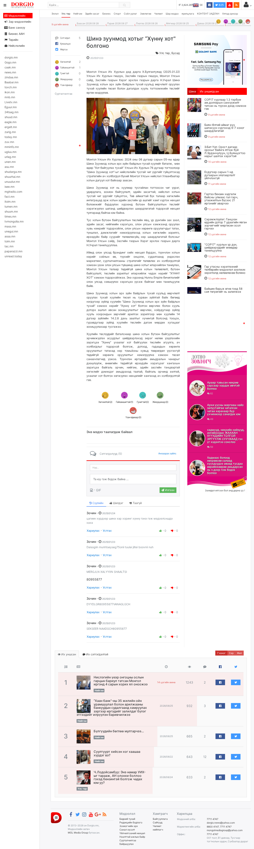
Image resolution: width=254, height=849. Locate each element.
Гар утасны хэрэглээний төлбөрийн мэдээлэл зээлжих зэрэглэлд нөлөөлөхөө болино (224, 269)
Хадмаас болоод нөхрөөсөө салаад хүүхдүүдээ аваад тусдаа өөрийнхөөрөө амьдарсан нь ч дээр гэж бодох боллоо (225, 465)
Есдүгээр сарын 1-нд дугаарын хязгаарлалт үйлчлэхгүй (219, 175)
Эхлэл (55, 13)
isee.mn (9, 186)
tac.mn (9, 246)
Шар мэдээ (172, 13)
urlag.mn (10, 156)
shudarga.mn (13, 171)
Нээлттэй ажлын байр (132, 836)
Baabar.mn (11, 82)
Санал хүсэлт (127, 829)
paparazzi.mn (13, 251)
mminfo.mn (12, 147)
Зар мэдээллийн (19, 21)
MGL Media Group (78, 832)
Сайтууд (157, 822)
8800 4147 (213, 826)
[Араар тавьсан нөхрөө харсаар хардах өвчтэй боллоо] (197, 388)
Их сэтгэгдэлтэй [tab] (96, 654)
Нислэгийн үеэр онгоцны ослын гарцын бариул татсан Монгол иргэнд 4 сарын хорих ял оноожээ (121, 680)
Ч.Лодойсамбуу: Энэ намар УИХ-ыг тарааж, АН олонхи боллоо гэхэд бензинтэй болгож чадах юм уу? (119, 777)
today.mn (11, 137)
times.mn (10, 216)
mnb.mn (10, 97)
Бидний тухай (127, 818)
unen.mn (10, 161)
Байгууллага (160, 818)
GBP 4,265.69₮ (194, 4)
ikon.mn (10, 92)
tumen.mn (11, 206)
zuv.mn (9, 142)
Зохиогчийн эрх (128, 826)
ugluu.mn (10, 151)
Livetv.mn (11, 102)
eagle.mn (10, 122)
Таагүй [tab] (137, 503)
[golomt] (217, 59)
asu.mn (9, 166)
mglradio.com (13, 191)
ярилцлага (188, 13)
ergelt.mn (11, 127)
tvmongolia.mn (14, 221)
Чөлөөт (158, 13)
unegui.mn (11, 231)
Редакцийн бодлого (130, 822)
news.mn (10, 72)
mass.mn (10, 226)
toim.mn (10, 241)
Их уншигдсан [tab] (209, 91)
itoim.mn (10, 201)
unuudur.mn (12, 181)
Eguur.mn (11, 107)
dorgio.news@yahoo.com (221, 822)
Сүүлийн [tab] (97, 503)
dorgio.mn (11, 57)
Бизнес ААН (16, 33)
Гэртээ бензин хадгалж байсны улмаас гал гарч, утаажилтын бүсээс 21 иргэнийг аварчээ (221, 198)
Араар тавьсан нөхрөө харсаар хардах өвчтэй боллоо (223, 385)
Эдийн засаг (92, 13)
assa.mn (10, 236)
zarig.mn (10, 132)
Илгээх (169, 490)
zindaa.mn (11, 77)
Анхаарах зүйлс (167, 453)
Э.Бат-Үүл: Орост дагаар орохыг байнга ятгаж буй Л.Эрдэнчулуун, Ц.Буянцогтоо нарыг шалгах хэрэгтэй (224, 151)
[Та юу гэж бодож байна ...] (133, 479)
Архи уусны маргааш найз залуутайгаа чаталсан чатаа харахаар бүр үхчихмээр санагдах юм (225, 409)
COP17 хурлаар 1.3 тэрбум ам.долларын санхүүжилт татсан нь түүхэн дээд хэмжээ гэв (225, 104)
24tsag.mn (11, 112)
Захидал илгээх (199, 479)
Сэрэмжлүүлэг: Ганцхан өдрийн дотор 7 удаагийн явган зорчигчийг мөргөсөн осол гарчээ (225, 224)
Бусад (175, 53)
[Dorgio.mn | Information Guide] (56, 817)
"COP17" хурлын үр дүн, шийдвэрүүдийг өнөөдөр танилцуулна (221, 247)
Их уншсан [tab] (68, 654)
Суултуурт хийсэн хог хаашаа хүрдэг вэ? (117, 753)
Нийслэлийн (16, 45)
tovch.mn (11, 87)
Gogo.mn (10, 62)
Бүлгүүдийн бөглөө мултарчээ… (119, 731)
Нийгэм (77, 13)
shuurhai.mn (12, 176)
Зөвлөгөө (145, 13)
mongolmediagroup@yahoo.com (224, 830)
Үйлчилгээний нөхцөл (132, 833)
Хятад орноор (230, 13)
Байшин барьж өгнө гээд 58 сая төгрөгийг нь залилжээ (223, 290)
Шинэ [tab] (192, 91)
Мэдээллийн (16, 15)
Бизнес (106, 13)
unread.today (13, 256)
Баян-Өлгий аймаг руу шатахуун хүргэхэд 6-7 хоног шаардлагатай (224, 128)
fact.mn (9, 196)
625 (221, 5)
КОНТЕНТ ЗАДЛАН (208, 13)
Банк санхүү (16, 27)
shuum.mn (11, 211)
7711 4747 (212, 819)
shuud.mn (11, 117)
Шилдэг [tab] (117, 503)
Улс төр (66, 13)
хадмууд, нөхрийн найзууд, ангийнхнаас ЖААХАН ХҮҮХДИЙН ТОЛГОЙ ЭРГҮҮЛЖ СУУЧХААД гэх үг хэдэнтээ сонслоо (225, 436)
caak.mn (10, 67)
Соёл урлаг (130, 13)
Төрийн (13, 39)
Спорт (117, 13)
